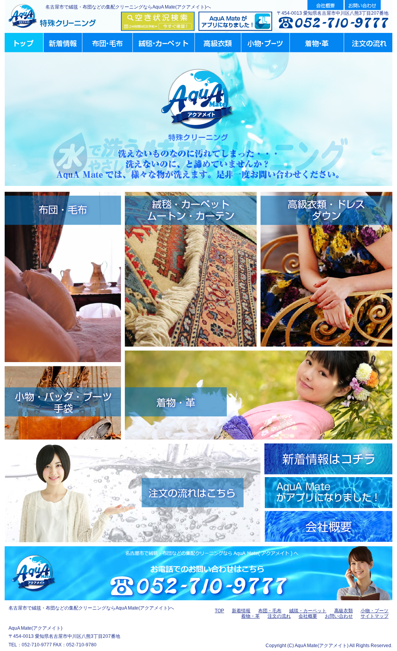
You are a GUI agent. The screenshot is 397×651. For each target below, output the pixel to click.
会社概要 (308, 616)
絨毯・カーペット (307, 610)
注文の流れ (279, 616)
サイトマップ (374, 616)
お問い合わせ (339, 616)
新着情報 (241, 610)
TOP (219, 610)
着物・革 (250, 616)
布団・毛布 (269, 610)
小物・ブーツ (374, 610)
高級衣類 (343, 610)
